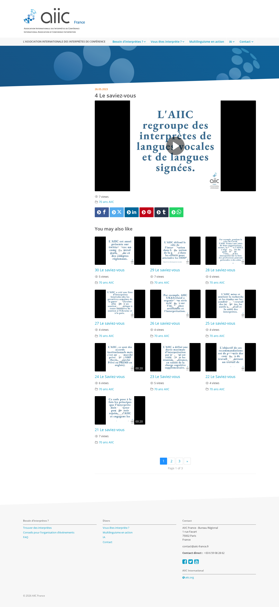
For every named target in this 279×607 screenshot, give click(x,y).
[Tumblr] (161, 212)
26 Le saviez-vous (165, 323)
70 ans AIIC (106, 202)
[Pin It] (147, 212)
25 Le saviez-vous (220, 323)
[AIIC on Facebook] (184, 561)
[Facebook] (102, 212)
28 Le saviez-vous (220, 269)
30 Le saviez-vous (110, 269)
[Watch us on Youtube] (196, 561)
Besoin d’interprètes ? (128, 42)
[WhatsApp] (176, 212)
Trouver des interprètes (37, 528)
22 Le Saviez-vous (220, 376)
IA (230, 42)
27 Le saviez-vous (110, 323)
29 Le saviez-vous (165, 269)
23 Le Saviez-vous (165, 376)
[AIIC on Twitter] (190, 561)
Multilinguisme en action (206, 42)
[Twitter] (117, 212)
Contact (245, 42)
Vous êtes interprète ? (166, 42)
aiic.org (189, 577)
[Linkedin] (132, 212)
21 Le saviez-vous (110, 429)
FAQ (25, 537)
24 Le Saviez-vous (110, 376)
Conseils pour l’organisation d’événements (48, 532)
